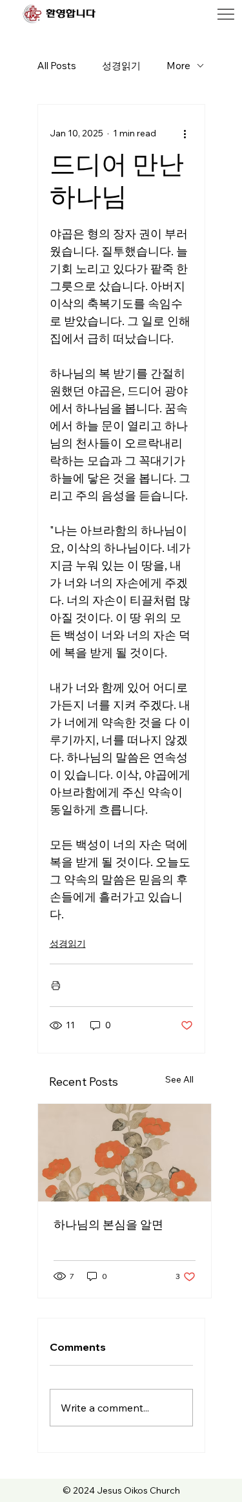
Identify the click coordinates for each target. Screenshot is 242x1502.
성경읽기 (121, 65)
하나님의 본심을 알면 (108, 1224)
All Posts (56, 65)
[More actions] (185, 133)
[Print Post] (56, 985)
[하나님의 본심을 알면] (124, 1152)
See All (179, 1079)
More (178, 65)
